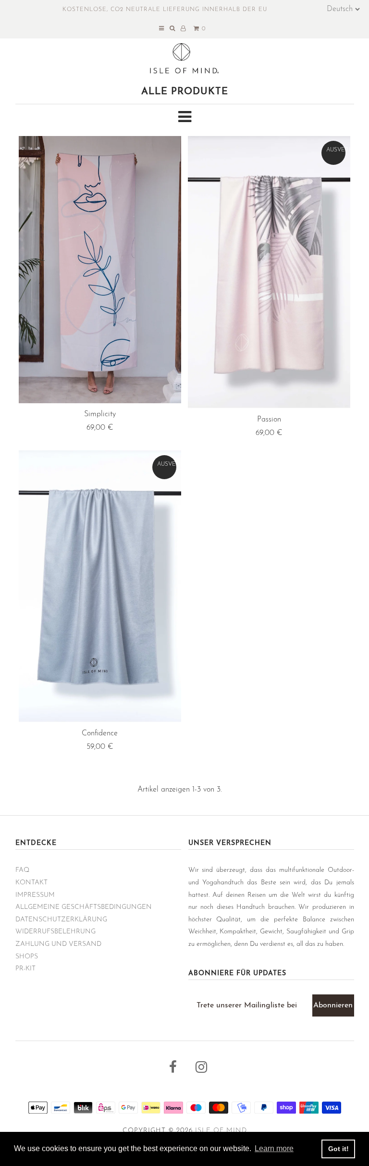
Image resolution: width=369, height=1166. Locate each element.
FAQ (22, 870)
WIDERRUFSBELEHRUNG (55, 931)
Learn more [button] (274, 1148)
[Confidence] (100, 586)
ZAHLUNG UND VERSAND (58, 944)
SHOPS (26, 956)
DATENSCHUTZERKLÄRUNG (61, 919)
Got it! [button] (338, 1149)
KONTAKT (31, 882)
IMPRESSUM (35, 895)
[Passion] (269, 272)
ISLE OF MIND (221, 1130)
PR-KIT (25, 968)
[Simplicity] (100, 269)
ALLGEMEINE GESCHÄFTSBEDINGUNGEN (83, 907)
